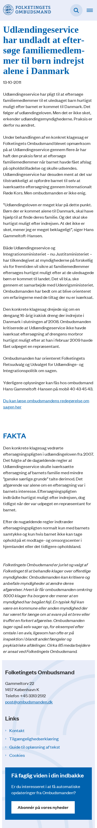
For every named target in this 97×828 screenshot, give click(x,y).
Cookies (17, 755)
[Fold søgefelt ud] (76, 10)
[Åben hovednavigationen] (92, 10)
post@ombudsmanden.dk (29, 701)
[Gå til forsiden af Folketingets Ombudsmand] (25, 10)
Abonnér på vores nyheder (43, 807)
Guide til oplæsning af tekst (34, 747)
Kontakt (17, 730)
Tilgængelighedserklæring (34, 738)
